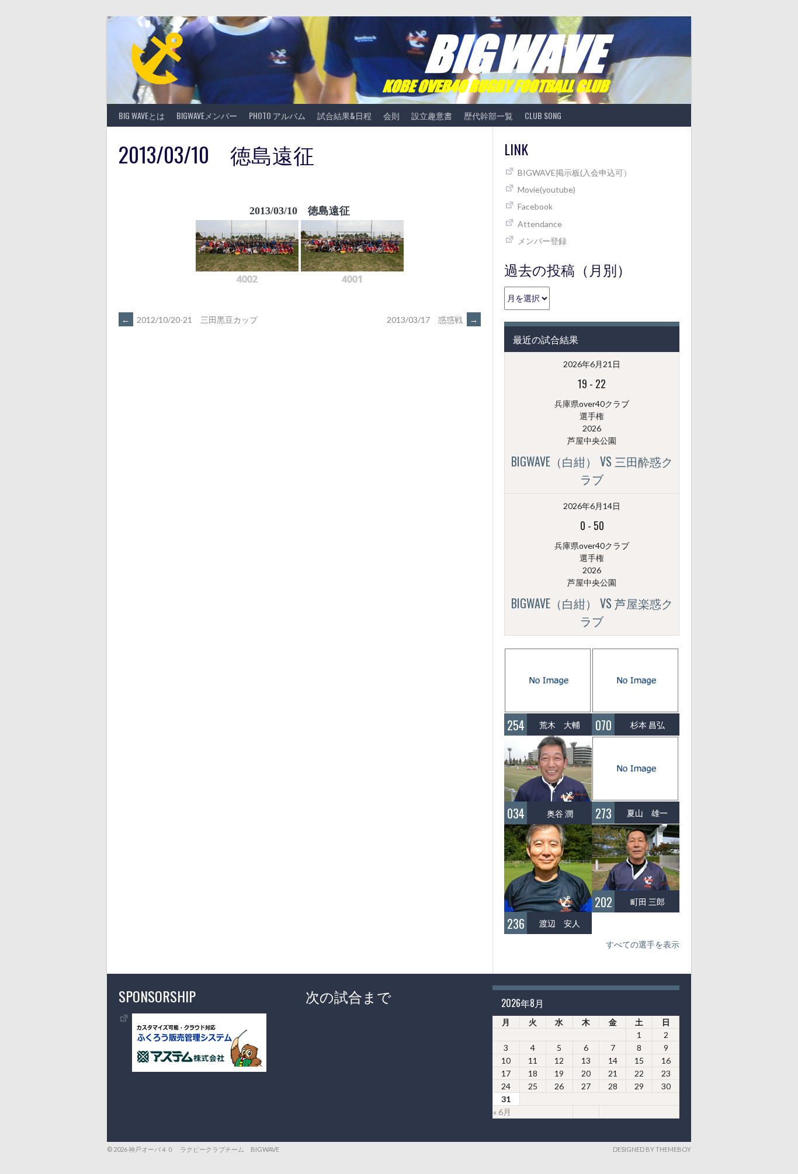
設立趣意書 (431, 115)
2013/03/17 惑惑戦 (432, 320)
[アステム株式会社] (199, 1069)
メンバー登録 (542, 241)
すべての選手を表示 (642, 944)
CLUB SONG (543, 115)
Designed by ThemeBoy (652, 1149)
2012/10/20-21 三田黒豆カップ (190, 320)
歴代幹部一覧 (488, 115)
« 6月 (502, 1112)
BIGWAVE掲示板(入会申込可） (575, 172)
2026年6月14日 (591, 506)
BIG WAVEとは (142, 115)
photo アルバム (277, 115)
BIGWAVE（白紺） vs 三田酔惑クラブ (592, 469)
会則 (391, 115)
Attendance (540, 224)
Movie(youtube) (546, 189)
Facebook (535, 206)
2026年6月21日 (591, 364)
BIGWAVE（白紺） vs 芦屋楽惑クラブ (592, 611)
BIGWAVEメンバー (206, 115)
